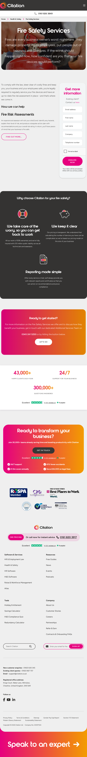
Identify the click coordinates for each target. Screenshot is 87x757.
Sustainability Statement (33, 720)
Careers (49, 617)
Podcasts (50, 577)
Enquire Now (72, 161)
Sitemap (36, 718)
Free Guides (51, 559)
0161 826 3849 (45, 13)
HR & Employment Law (14, 559)
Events (49, 571)
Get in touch (43, 450)
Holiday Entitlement (12, 605)
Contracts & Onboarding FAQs (59, 634)
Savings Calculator (12, 611)
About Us (50, 605)
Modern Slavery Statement (12, 720)
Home (3, 19)
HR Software (9, 571)
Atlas (6, 588)
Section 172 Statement (71, 718)
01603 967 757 (18, 671)
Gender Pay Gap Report (51, 718)
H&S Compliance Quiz (13, 617)
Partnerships (51, 623)
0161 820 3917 (68, 537)
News (48, 565)
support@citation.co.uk (15, 674)
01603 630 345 (19, 668)
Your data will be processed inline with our (72, 170)
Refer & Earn (51, 628)
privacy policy (78, 171)
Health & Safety (15, 19)
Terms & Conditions (22, 718)
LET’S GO (43, 342)
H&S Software (10, 577)
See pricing (16, 537)
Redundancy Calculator (14, 623)
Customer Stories (53, 611)
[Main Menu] (84, 5)
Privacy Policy (7, 718)
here (77, 102)
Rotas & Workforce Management (18, 583)
